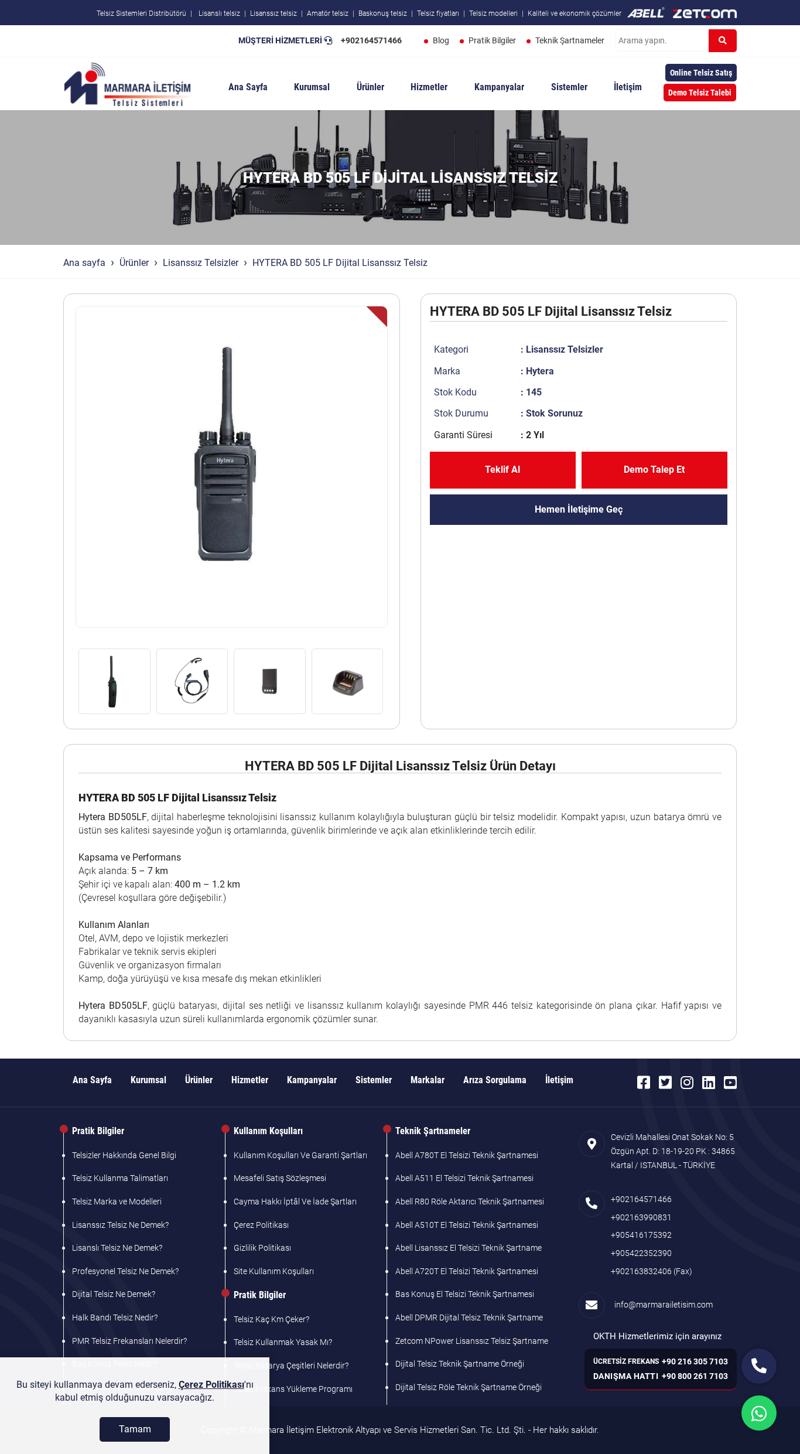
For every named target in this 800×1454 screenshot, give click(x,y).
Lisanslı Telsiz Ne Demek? (117, 1247)
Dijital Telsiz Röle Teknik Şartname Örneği (468, 1387)
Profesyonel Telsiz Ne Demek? (125, 1271)
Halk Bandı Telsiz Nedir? (115, 1317)
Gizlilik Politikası (262, 1247)
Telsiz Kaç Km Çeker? (271, 1319)
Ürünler (370, 87)
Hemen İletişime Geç (579, 509)
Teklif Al (502, 469)
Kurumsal (312, 87)
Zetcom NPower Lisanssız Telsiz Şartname (471, 1341)
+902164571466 (371, 40)
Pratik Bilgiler (492, 40)
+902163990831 (641, 1217)
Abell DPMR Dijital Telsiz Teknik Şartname (469, 1317)
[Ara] (723, 40)
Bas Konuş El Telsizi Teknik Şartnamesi (464, 1294)
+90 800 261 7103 (695, 1376)
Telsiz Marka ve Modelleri (117, 1201)
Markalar (428, 1080)
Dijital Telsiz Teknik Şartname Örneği (459, 1363)
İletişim (628, 87)
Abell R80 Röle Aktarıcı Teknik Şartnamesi (469, 1201)
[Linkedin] (708, 1082)
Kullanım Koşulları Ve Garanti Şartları (300, 1155)
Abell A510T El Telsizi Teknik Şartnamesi (466, 1225)
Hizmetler (429, 87)
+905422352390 (641, 1253)
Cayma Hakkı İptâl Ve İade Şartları (295, 1201)
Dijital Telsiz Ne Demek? (113, 1294)
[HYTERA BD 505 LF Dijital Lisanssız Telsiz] (232, 467)
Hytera (540, 371)
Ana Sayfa (248, 87)
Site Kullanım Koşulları (274, 1271)
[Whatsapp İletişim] (759, 1413)
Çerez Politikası (261, 1225)
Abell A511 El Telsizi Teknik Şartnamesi (464, 1178)
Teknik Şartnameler (569, 40)
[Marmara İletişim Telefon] (759, 1366)
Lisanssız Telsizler (200, 262)
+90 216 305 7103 (695, 1361)
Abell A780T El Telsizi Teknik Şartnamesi (466, 1155)
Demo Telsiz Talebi (699, 92)
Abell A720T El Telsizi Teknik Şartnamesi (466, 1271)
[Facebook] (643, 1082)
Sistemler (569, 87)
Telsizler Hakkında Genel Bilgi (124, 1155)
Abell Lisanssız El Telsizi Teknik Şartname (468, 1247)
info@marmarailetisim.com (662, 1304)
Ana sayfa (84, 262)
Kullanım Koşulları (268, 1130)
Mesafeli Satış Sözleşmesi (280, 1178)
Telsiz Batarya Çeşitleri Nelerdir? (291, 1365)
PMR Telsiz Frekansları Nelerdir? (129, 1341)
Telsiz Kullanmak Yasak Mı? (283, 1342)
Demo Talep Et (654, 469)
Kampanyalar (499, 87)
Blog (441, 40)
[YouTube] (730, 1082)
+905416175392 (641, 1235)
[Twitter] (665, 1082)
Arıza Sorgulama (495, 1080)
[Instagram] (687, 1082)
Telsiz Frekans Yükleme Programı (293, 1389)
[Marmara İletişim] (127, 83)
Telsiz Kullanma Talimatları (120, 1178)
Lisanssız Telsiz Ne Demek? (120, 1225)
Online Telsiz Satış (701, 72)
